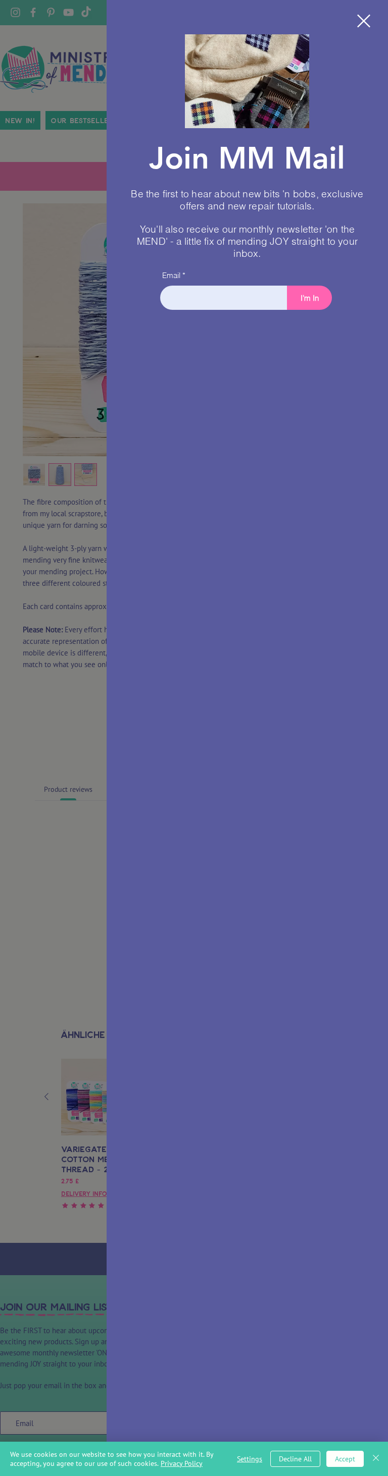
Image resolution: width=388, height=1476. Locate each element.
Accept (345, 1458)
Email (171, 275)
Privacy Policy (182, 1463)
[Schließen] (376, 1459)
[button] (363, 21)
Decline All (295, 1458)
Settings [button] (249, 1458)
